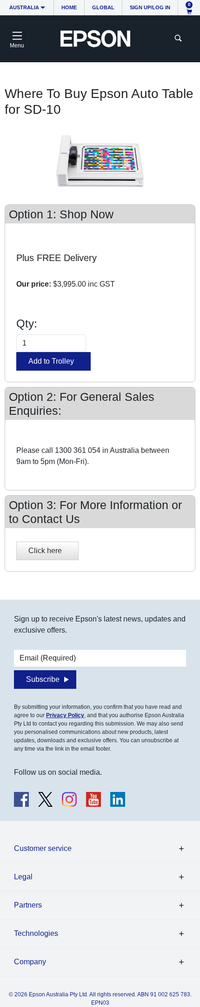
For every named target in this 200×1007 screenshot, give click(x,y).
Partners (28, 905)
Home (69, 7)
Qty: (26, 323)
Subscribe (43, 679)
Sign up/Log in (150, 7)
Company (30, 962)
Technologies (36, 933)
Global (103, 7)
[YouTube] (93, 799)
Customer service (43, 848)
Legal (23, 877)
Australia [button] (24, 7)
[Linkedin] (117, 799)
